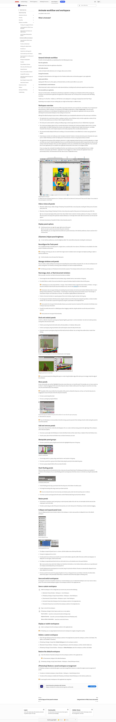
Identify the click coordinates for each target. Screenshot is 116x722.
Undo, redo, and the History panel (26, 66)
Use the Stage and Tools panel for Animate (26, 35)
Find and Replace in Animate (25, 64)
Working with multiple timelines (25, 46)
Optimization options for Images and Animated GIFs (26, 77)
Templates (22, 62)
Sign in (99, 1)
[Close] (75, 720)
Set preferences (23, 48)
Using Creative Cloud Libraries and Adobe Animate (26, 31)
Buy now (62, 1)
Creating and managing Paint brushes (26, 24)
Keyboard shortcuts (23, 69)
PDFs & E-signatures (33, 1)
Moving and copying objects (25, 59)
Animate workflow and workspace (26, 37)
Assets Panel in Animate (24, 82)
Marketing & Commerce (44, 1)
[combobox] (86, 5)
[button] (95, 2)
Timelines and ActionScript (24, 43)
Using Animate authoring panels (25, 51)
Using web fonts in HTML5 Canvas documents (26, 41)
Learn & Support (54, 1)
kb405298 (76, 286)
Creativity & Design (24, 1)
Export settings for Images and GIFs (26, 80)
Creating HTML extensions (24, 74)
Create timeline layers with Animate (26, 53)
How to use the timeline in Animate (26, 71)
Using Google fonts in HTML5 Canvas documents (26, 28)
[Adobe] (16, 1)
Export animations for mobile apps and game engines (26, 57)
